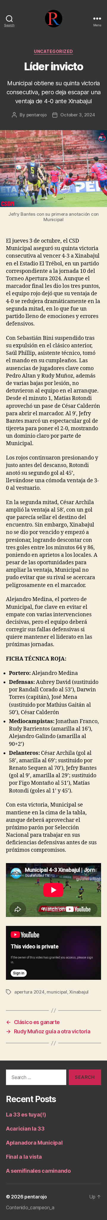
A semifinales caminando (38, 1171)
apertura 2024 (29, 992)
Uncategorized (53, 51)
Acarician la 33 (25, 1128)
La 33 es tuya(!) (26, 1114)
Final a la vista (24, 1157)
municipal (57, 992)
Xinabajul (79, 992)
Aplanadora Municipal (34, 1143)
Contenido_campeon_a (30, 1207)
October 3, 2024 (77, 115)
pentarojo (36, 115)
